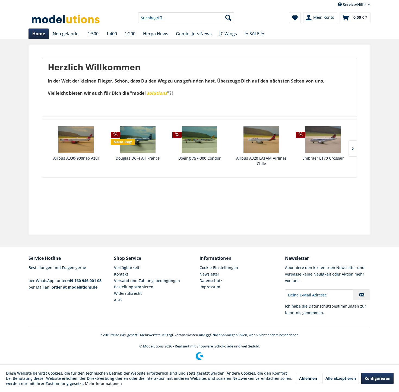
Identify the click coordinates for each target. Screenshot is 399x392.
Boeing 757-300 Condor (199, 158)
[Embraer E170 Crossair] (323, 139)
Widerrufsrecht (128, 293)
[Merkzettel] (295, 17)
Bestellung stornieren (133, 286)
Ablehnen (308, 378)
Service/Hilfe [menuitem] (354, 4)
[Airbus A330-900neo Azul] (76, 139)
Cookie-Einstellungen (218, 267)
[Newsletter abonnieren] (361, 294)
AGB (118, 299)
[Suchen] (228, 17)
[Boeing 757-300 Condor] (199, 139)
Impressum (209, 286)
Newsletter (209, 274)
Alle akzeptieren (340, 378)
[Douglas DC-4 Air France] (138, 139)
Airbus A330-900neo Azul (76, 158)
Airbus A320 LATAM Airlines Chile (261, 161)
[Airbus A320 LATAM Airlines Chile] (261, 139)
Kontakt (121, 274)
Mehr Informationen (103, 383)
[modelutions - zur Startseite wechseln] (66, 19)
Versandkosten (186, 335)
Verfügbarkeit (126, 267)
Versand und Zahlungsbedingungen (147, 280)
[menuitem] (186, 17)
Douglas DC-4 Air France (138, 158)
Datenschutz (210, 280)
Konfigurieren (377, 378)
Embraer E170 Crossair (323, 158)
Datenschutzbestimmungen (334, 306)
